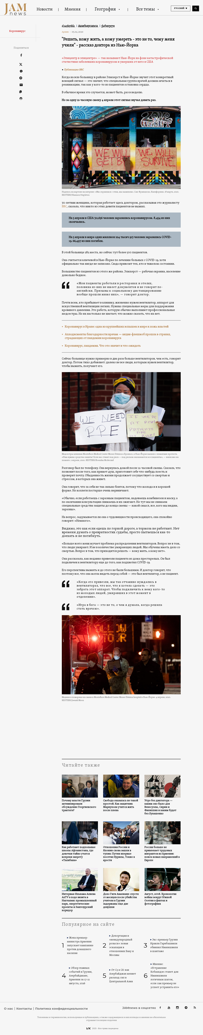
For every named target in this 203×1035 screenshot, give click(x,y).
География (105, 9)
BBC (64, 207)
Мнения (72, 9)
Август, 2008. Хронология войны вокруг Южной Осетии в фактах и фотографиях (160, 899)
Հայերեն (68, 26)
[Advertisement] (121, 729)
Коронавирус (17, 31)
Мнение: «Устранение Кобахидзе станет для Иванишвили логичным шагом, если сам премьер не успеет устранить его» (165, 976)
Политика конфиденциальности (61, 1008)
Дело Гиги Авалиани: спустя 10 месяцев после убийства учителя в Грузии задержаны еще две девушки (121, 901)
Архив (66, 32)
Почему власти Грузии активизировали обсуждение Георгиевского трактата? (79, 805)
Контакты (24, 1008)
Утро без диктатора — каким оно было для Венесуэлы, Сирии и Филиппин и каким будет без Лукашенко (160, 807)
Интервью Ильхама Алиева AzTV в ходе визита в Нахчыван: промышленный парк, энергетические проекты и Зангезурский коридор (79, 902)
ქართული (108, 26)
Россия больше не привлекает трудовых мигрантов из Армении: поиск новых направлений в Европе (162, 854)
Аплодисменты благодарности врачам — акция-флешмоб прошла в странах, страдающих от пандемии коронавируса (118, 336)
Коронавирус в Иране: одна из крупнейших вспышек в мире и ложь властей (117, 327)
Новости (45, 9)
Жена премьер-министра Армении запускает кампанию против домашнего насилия (80, 945)
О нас (8, 1008)
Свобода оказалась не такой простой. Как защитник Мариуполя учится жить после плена (120, 805)
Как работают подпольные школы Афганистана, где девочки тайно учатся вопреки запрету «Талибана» (78, 854)
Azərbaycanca (88, 26)
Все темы (145, 9)
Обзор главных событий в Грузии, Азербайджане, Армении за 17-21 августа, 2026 (80, 975)
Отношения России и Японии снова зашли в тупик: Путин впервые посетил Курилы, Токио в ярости (119, 854)
